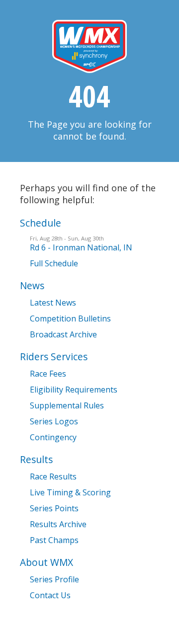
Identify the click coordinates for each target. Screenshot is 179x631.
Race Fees (48, 373)
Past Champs (54, 540)
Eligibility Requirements (73, 389)
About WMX (46, 562)
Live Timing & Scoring (70, 492)
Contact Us (50, 595)
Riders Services (54, 356)
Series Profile (54, 579)
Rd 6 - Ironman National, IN (81, 244)
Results (36, 459)
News (32, 285)
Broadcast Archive (63, 334)
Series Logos (54, 421)
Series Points (54, 508)
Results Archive (58, 524)
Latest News (53, 302)
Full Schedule (54, 263)
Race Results (53, 476)
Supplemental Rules (67, 405)
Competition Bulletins (70, 318)
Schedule (40, 223)
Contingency (53, 437)
